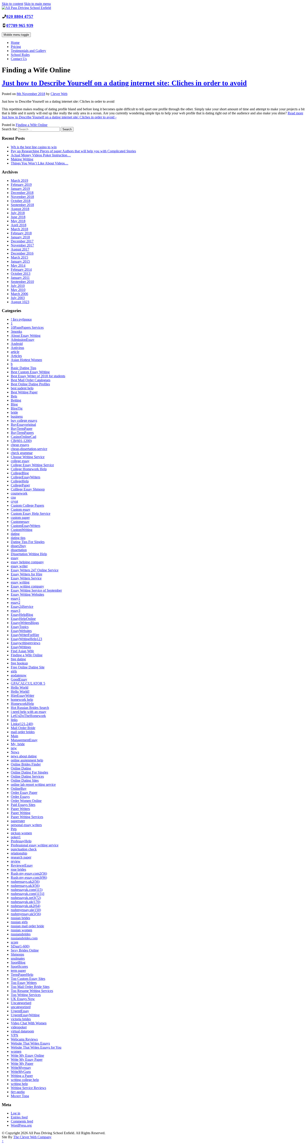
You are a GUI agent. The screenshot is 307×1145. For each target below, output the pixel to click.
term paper (18, 970)
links (14, 720)
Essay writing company (27, 586)
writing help (19, 1084)
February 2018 (21, 233)
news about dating (24, 756)
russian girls (19, 922)
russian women (21, 930)
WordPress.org (21, 1125)
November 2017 (22, 245)
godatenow (19, 675)
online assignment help (27, 760)
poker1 (16, 837)
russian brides (20, 918)
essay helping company (27, 562)
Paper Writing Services (27, 817)
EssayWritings (21, 647)
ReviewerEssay (22, 865)
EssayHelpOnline (23, 619)
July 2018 (18, 213)
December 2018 (22, 193)
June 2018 (18, 217)
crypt (14, 501)
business (17, 416)
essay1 (15, 598)
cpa (13, 497)
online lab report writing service (33, 784)
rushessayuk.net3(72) (26, 898)
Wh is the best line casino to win (34, 147)
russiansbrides (21, 934)
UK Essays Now (23, 999)
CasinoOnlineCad (23, 437)
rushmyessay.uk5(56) (26, 914)
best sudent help (22, 388)
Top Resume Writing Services (32, 991)
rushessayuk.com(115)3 (27, 894)
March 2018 (19, 229)
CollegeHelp (20, 481)
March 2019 (19, 180)
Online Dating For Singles (29, 772)
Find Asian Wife (22, 651)
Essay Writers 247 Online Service (34, 570)
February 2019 (21, 184)
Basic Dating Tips (23, 368)
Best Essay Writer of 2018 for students (38, 376)
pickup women (21, 833)
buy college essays (24, 420)
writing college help (25, 1080)
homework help (22, 699)
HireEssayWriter (22, 695)
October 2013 (20, 273)
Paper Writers (20, 809)
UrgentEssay (20, 1011)
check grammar (22, 453)
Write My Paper (22, 1063)
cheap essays (20, 445)
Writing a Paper (22, 1076)
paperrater (18, 821)
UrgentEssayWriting (25, 1015)
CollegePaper (20, 485)
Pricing (16, 47)
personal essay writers (26, 825)
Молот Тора (20, 1096)
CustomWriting (21, 530)
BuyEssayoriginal (23, 424)
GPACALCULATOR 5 (28, 683)
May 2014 (18, 265)
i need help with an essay (28, 712)
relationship (19, 853)
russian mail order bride (27, 926)
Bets (14, 396)
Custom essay (20, 509)
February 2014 (21, 269)
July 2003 (18, 298)
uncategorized (21, 1007)
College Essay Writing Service (32, 465)
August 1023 (20, 302)
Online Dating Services (27, 776)
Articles (16, 356)
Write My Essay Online (27, 1055)
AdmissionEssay (22, 340)
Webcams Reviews (24, 1039)
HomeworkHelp (22, 704)
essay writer (19, 566)
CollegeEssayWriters (25, 477)
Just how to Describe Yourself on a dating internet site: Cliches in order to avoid (124, 83)
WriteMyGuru (21, 1072)
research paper (21, 857)
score (14, 942)
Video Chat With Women (29, 1023)
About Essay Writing (25, 335)
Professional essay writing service (34, 845)
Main (14, 736)
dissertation (19, 550)
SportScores (19, 966)
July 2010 (18, 286)
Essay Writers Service (26, 578)
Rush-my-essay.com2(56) (29, 873)
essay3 (15, 610)
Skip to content (12, 4)
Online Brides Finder (26, 764)
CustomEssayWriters (25, 526)
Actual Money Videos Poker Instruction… (41, 155)
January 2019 (20, 189)
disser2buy (18, 546)
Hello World (19, 687)
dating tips (18, 538)
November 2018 (22, 197)
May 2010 (18, 290)
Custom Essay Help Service (30, 513)
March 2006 (19, 294)
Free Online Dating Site (27, 667)
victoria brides (21, 1019)
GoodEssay (19, 679)
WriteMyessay (21, 1068)
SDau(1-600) (20, 946)
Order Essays (20, 797)
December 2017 (22, 241)
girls (14, 671)
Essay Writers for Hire (26, 574)
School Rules (20, 55)
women (16, 1051)
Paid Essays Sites (23, 805)
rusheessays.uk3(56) (25, 886)
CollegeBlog (20, 473)
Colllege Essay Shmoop (28, 489)
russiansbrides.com (24, 938)
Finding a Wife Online (31, 125)
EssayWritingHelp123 (26, 639)
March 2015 (19, 257)
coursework (19, 493)
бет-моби (18, 1092)
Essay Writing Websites (27, 594)
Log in (15, 1113)
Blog (14, 404)
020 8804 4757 (19, 16)
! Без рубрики (21, 319)
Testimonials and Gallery (28, 51)
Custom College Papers (27, 505)
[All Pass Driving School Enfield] (26, 8)
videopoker (19, 1027)
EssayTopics (20, 627)
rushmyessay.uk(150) (26, 910)
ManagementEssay (24, 740)
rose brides (18, 869)
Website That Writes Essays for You (36, 1047)
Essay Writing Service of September (36, 590)
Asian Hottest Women (26, 360)
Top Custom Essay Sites (28, 979)
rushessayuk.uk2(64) (25, 906)
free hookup (19, 663)
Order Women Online (26, 801)
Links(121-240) (22, 724)
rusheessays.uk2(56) (25, 881)
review (15, 861)
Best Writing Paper (24, 392)
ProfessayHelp (21, 841)
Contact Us (19, 59)
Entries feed (19, 1117)
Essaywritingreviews (25, 643)
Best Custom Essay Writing (30, 372)
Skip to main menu (37, 4)
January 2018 (20, 237)
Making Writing (22, 159)
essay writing (20, 582)
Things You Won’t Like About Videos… (39, 163)
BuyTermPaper (21, 428)
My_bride (18, 744)
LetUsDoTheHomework (28, 716)
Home (15, 42)
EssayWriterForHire (25, 635)
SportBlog (18, 962)
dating (15, 534)
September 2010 (22, 282)
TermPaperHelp (22, 974)
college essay (20, 461)
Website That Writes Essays (30, 1043)
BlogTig (16, 408)
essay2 (15, 602)
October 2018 (20, 201)
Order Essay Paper (24, 792)
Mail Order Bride (23, 728)
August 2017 (20, 249)
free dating (18, 659)
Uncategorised (21, 1003)
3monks (16, 331)
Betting (16, 400)
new (14, 748)
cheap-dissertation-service (29, 449)
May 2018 (18, 221)
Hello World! (20, 691)
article (15, 352)
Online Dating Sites (25, 780)
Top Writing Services (26, 995)
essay (14, 558)
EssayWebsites (21, 631)
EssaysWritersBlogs (25, 623)
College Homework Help (29, 469)
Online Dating (21, 768)
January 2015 (20, 261)
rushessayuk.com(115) (26, 890)
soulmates (18, 958)
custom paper (20, 517)
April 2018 (18, 225)
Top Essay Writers (24, 983)
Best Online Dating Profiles (30, 384)
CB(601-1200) (21, 441)
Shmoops (17, 954)
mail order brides (23, 732)
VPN (14, 1035)
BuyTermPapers (22, 433)
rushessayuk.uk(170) (25, 902)
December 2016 (22, 253)
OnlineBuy (19, 788)
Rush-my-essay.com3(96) (29, 877)
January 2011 (20, 278)
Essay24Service (22, 606)
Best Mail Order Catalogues (30, 380)
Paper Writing (20, 813)
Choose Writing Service (27, 457)
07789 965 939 (19, 25)
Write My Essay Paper (26, 1059)
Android (17, 344)
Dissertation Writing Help (29, 554)
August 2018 (20, 209)
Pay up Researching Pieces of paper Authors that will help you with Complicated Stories (73, 151)
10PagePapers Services (27, 327)
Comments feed (22, 1121)
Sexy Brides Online (25, 950)
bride (14, 412)
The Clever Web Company (32, 1137)
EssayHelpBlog (22, 615)
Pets (14, 829)
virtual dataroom (22, 1031)
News (15, 752)
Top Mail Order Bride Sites (30, 987)
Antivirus (17, 348)
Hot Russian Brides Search (30, 708)
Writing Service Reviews (28, 1088)
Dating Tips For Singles (27, 542)
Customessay (20, 522)
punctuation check (24, 849)
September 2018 (22, 205)
